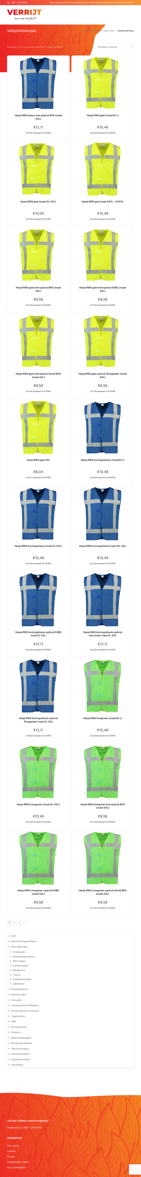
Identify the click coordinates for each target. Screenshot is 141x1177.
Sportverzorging (20, 1048)
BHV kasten (19, 961)
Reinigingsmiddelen (21, 1043)
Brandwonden (18, 994)
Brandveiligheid (19, 989)
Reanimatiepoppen (21, 1037)
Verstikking (17, 1064)
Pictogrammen (19, 1027)
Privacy (11, 1156)
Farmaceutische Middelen (25, 1005)
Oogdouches (18, 1016)
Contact (11, 1151)
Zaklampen (19, 983)
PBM (13, 1021)
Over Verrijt (13, 1145)
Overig (16, 974)
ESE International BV (124, 2)
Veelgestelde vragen (18, 1162)
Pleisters (16, 1032)
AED (13, 936)
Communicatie (20, 965)
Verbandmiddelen (20, 1054)
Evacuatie (16, 1000)
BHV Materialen (19, 946)
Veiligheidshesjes (22, 979)
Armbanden (19, 952)
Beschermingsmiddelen (23, 941)
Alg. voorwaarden (16, 1167)
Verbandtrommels (20, 1059)
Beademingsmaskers (24, 956)
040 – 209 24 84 (19, 2)
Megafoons (19, 970)
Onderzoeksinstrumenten (25, 1010)
